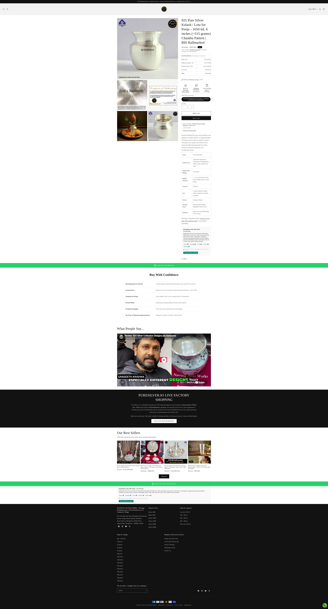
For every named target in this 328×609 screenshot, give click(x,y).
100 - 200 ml (184, 515)
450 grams (120, 578)
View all (164, 476)
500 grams (120, 581)
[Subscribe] (146, 591)
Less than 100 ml (185, 512)
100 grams (120, 556)
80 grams (119, 553)
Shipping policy (188, 604)
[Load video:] (164, 360)
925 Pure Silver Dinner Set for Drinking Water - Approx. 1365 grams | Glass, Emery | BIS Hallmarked (152, 467)
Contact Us (167, 550)
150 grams (120, 559)
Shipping (196, 88)
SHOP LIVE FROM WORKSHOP (164, 421)
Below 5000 (152, 515)
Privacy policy (169, 604)
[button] (3, 9)
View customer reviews (190, 253)
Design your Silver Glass (171, 538)
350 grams (120, 571)
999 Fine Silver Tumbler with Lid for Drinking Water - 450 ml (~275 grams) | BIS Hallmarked (199, 467)
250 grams (120, 565)
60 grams (119, 547)
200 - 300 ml (184, 518)
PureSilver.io (144, 605)
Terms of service (179, 604)
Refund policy (161, 604)
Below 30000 (152, 527)
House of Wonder (169, 544)
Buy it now (196, 118)
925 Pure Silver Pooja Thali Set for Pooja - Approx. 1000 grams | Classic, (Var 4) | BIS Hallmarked (175, 467)
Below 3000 (152, 512)
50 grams (119, 544)
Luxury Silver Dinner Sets (171, 541)
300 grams (120, 568)
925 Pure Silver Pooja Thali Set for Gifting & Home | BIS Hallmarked (128, 466)
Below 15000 (152, 521)
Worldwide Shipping (195, 49)
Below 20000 (152, 524)
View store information (189, 130)
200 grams (120, 562)
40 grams (119, 541)
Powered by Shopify (152, 605)
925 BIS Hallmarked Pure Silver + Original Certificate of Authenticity (196, 99)
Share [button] (184, 259)
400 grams (120, 575)
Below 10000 (152, 518)
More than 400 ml (185, 524)
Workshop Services (169, 547)
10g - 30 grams (121, 538)
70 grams (119, 550)
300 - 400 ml (184, 521)
